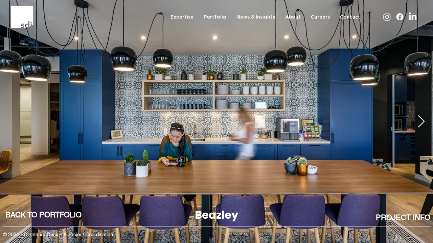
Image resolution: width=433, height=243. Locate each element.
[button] (403, 218)
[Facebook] (400, 17)
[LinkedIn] (412, 17)
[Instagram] (387, 17)
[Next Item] (421, 121)
